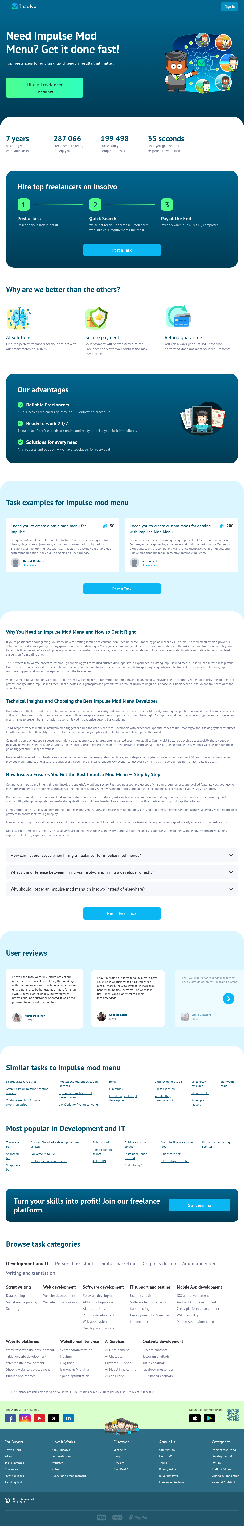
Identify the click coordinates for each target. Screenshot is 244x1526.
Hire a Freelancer (122, 780)
